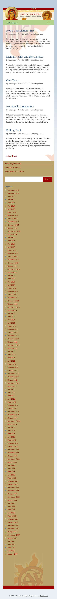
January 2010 (12, 446)
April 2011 (11, 399)
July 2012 (11, 351)
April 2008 (11, 513)
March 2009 (12, 478)
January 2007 (12, 554)
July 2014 (11, 276)
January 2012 (12, 370)
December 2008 (13, 488)
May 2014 (11, 282)
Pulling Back (13, 130)
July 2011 (11, 389)
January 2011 (12, 408)
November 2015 (13, 225)
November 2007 (13, 529)
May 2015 (11, 244)
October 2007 (12, 532)
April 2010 (11, 437)
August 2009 (12, 462)
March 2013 (12, 326)
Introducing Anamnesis (13, 164)
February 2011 (13, 405)
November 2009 (13, 453)
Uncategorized (37, 34)
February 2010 (13, 443)
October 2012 (12, 342)
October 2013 (12, 304)
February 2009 (13, 481)
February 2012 (13, 367)
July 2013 (11, 314)
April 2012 (11, 361)
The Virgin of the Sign (12, 167)
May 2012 (11, 358)
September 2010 (14, 421)
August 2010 (12, 424)
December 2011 (13, 374)
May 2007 (11, 548)
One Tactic (12, 80)
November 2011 (13, 377)
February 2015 (13, 253)
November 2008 (13, 491)
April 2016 (11, 209)
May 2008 (11, 510)
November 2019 (13, 193)
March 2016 (12, 212)
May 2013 (11, 320)
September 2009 (14, 459)
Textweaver (44, 595)
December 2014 (13, 260)
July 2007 (11, 541)
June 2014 (11, 279)
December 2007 (13, 525)
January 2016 (12, 219)
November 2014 (13, 263)
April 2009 (11, 475)
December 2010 (13, 412)
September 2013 (14, 307)
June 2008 (11, 507)
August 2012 (12, 348)
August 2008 (12, 500)
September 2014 (14, 269)
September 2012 (14, 345)
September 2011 (13, 383)
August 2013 (12, 310)
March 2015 (12, 250)
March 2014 (12, 288)
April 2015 (11, 247)
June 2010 (11, 431)
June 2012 (11, 355)
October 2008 (12, 494)
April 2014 (11, 285)
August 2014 (12, 272)
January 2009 (12, 484)
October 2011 (12, 380)
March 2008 (12, 516)
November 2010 (13, 415)
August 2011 (12, 386)
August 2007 (12, 538)
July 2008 (11, 503)
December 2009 (13, 450)
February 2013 (13, 329)
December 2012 (13, 336)
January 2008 (12, 522)
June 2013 (11, 317)
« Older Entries (11, 156)
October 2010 (12, 418)
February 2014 (13, 291)
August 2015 (12, 234)
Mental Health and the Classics (24, 56)
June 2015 (11, 241)
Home (34, 9)
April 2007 (11, 551)
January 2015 (12, 257)
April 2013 (11, 323)
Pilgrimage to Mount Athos (14, 171)
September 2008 (14, 497)
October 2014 (12, 266)
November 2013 (13, 301)
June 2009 (11, 469)
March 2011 (12, 402)
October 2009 (12, 456)
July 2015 (11, 238)
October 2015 (12, 228)
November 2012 (13, 339)
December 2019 (13, 190)
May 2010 (11, 434)
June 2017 (11, 196)
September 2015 (14, 231)
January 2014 (12, 295)
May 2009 (11, 472)
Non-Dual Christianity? (20, 106)
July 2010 (11, 427)
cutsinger (12, 34)
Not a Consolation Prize (20, 30)
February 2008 (13, 519)
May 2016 (11, 206)
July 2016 (11, 200)
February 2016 (13, 215)
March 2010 (12, 440)
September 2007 (14, 535)
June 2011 (11, 393)
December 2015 (13, 222)
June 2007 (11, 544)
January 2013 (12, 333)
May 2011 (11, 396)
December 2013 (13, 298)
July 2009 (11, 465)
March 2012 (12, 364)
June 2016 (11, 203)
